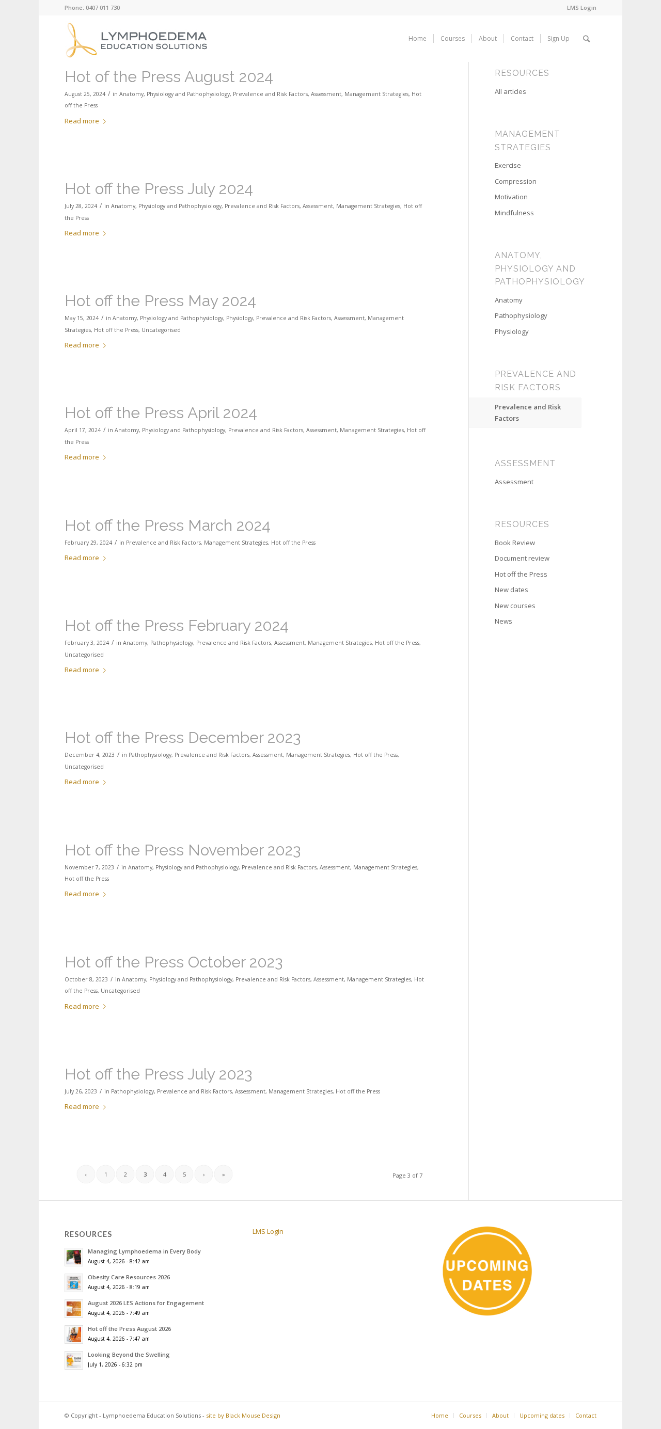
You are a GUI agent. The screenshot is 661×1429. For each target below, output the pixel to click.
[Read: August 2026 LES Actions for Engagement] (74, 1308)
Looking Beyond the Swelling (129, 1354)
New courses (515, 605)
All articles (510, 91)
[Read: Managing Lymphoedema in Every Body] (74, 1257)
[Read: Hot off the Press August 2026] (74, 1334)
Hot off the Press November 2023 (183, 850)
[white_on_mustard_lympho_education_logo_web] (138, 38)
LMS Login (581, 7)
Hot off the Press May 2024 (160, 301)
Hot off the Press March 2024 (168, 525)
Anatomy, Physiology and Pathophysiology (174, 94)
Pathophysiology (171, 642)
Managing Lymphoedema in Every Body (144, 1251)
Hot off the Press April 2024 (161, 413)
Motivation (511, 196)
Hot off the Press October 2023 (173, 962)
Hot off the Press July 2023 (158, 1074)
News (503, 621)
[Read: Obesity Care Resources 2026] (74, 1283)
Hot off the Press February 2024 (177, 625)
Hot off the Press (116, 330)
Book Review (515, 542)
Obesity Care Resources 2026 (129, 1277)
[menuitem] (579, 7)
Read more (82, 120)
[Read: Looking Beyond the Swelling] (74, 1360)
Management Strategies (376, 94)
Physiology (239, 318)
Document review (522, 558)
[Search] (586, 38)
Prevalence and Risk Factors (270, 94)
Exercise (508, 165)
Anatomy (135, 642)
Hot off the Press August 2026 (129, 1328)
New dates (511, 589)
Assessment (326, 94)
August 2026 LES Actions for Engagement (146, 1303)
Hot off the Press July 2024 (159, 189)
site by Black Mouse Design (243, 1415)
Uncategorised (161, 330)
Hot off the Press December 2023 (183, 737)
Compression (516, 181)
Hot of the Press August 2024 (169, 77)
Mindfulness (514, 212)
